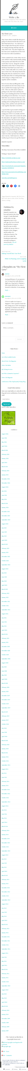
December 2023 (6, 511)
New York (4, 198)
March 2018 (5, 740)
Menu (15, 28)
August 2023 (5, 524)
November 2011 (6, 941)
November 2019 (6, 699)
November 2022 (6, 556)
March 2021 (5, 634)
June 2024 (4, 495)
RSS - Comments (7, 1055)
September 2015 (6, 765)
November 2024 (6, 483)
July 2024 (4, 491)
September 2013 (6, 851)
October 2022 (5, 561)
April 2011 (4, 965)
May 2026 (4, 442)
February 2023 (5, 548)
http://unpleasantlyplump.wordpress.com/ (13, 162)
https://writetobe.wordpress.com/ (11, 158)
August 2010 (5, 990)
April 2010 (4, 1002)
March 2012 (5, 924)
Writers (4, 200)
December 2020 (6, 646)
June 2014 (4, 814)
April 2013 (4, 871)
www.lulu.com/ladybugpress (9, 178)
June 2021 (4, 622)
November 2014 (6, 793)
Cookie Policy (7, 1064)
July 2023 (4, 528)
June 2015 (4, 777)
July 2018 (4, 728)
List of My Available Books (9, 357)
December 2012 (6, 888)
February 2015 (5, 781)
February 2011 (5, 973)
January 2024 (5, 507)
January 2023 (5, 552)
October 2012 (5, 896)
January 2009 (5, 1031)
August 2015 (5, 769)
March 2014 (5, 826)
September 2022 (6, 565)
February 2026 (5, 454)
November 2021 (6, 601)
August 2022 (5, 569)
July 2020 (4, 667)
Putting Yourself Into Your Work (11, 252)
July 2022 (4, 573)
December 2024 (6, 479)
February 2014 (5, 830)
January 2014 (5, 834)
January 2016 (5, 757)
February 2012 (5, 928)
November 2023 (6, 516)
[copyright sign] (6, 1046)
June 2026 (4, 438)
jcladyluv (14, 35)
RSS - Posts (6, 1051)
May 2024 (4, 499)
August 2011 (5, 953)
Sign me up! (6, 404)
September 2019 (6, 708)
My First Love (20, 196)
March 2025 (5, 466)
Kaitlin (7, 274)
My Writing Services (7, 369)
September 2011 (6, 949)
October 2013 (5, 847)
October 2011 (5, 945)
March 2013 (5, 875)
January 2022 (5, 597)
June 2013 (4, 863)
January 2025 (5, 475)
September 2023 (6, 520)
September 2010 (6, 986)
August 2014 (5, 806)
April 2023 (4, 540)
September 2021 (6, 610)
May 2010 (4, 998)
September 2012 (6, 900)
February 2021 (5, 638)
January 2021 (5, 642)
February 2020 (5, 687)
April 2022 (4, 585)
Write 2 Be (14, 17)
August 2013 (5, 855)
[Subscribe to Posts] (2, 1051)
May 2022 (4, 581)
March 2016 (5, 753)
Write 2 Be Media (6, 365)
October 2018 (5, 724)
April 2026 (4, 446)
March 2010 (5, 1006)
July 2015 (4, 773)
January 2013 (5, 883)
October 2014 (5, 798)
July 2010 (4, 994)
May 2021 (4, 626)
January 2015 (5, 785)
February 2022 (5, 593)
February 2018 (5, 744)
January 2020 (5, 691)
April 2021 (4, 630)
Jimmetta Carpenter (11, 196)
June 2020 (4, 671)
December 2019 (6, 695)
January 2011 (5, 977)
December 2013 (6, 838)
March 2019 (5, 712)
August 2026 (5, 434)
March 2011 (5, 969)
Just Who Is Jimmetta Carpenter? (10, 373)
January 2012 (5, 933)
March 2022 (5, 589)
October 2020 (5, 655)
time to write (11, 198)
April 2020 (4, 679)
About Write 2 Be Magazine (9, 361)
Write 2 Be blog (19, 198)
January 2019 (5, 720)
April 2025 (4, 462)
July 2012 (4, 908)
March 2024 (5, 503)
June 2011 (4, 957)
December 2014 (6, 789)
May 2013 (4, 867)
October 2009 (5, 1022)
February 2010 (5, 1010)
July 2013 (4, 859)
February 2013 (5, 879)
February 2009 (5, 1027)
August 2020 (5, 663)
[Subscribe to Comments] (2, 1055)
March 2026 (5, 450)
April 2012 (4, 920)
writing (8, 200)
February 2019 (5, 716)
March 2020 (5, 683)
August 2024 (5, 487)
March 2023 (5, 544)
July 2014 (4, 810)
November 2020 (6, 650)
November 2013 (6, 843)
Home (3, 353)
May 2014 (4, 818)
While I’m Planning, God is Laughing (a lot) (15, 259)
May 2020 (4, 675)
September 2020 (6, 659)
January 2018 (5, 749)
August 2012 (5, 904)
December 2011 (6, 937)
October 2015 (5, 761)
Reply (6, 290)
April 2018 (4, 736)
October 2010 (5, 982)
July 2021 (4, 618)
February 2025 (5, 471)
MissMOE (7, 296)
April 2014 (4, 822)
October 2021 (5, 605)
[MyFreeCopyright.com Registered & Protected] (14, 1044)
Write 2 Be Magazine (7, 377)
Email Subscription (14, 388)
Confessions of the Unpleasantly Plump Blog (14, 381)
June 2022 (4, 577)
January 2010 (5, 1014)
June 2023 (4, 532)
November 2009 (6, 1018)
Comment (19, 339)
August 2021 (5, 614)
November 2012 (6, 892)
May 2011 (4, 961)
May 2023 (4, 536)
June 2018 (4, 732)
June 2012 (4, 912)
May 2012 (4, 916)
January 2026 (5, 458)
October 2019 (5, 704)
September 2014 (6, 802)
